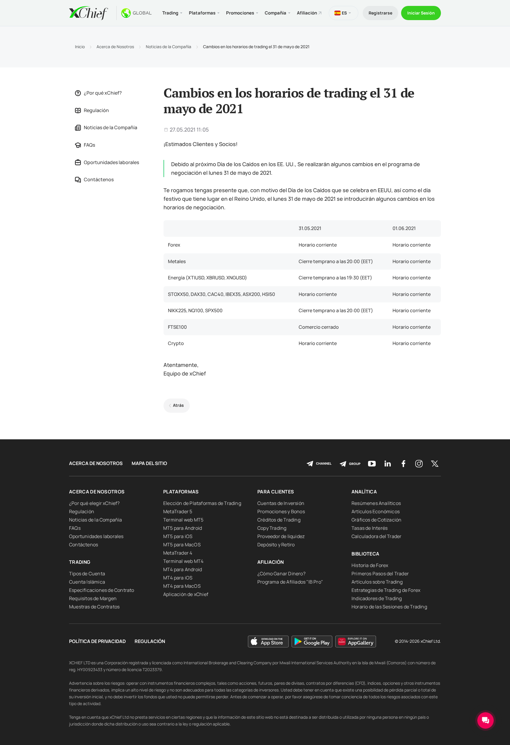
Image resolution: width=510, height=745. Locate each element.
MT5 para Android (182, 528)
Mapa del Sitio (149, 463)
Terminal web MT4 (183, 561)
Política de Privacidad (97, 641)
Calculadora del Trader (376, 536)
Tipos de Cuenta (87, 573)
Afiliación (307, 13)
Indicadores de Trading (377, 598)
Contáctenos (99, 179)
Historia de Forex (370, 565)
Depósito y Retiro (276, 544)
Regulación (96, 110)
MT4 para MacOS (182, 586)
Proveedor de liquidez (281, 536)
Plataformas (181, 491)
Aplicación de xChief (185, 594)
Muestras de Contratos (94, 606)
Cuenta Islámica (87, 582)
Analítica (364, 491)
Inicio (80, 46)
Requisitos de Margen (93, 598)
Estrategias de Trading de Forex (386, 590)
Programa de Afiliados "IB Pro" (290, 582)
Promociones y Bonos (281, 511)
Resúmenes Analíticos (376, 503)
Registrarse (380, 13)
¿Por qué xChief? (103, 93)
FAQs (89, 145)
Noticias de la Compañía (168, 46)
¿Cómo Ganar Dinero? (281, 573)
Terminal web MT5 (183, 519)
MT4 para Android (182, 569)
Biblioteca (366, 553)
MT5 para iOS (177, 536)
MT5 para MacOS (182, 544)
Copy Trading (271, 528)
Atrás (178, 405)
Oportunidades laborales (111, 162)
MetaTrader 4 (177, 553)
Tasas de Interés (370, 528)
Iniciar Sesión (421, 13)
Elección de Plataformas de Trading (202, 503)
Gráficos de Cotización (376, 519)
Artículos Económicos (376, 511)
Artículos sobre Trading (377, 582)
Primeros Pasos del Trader (380, 573)
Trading (79, 562)
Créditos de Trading (278, 519)
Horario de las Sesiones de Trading (389, 606)
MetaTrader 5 (177, 511)
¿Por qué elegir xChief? (94, 503)
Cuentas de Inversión (280, 503)
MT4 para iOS (177, 577)
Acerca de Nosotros (115, 46)
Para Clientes (275, 491)
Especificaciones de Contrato (101, 590)
